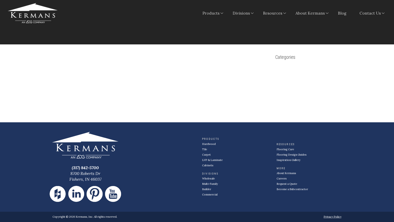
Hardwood (209, 144)
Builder (206, 189)
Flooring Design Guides (292, 154)
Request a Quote (287, 184)
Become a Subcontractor (292, 189)
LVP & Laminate (212, 160)
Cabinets (207, 165)
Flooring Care (285, 149)
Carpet (206, 154)
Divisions (241, 13)
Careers (282, 178)
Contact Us (370, 13)
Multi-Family (210, 184)
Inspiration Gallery (288, 160)
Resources (272, 13)
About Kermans (310, 13)
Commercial (210, 194)
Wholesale (208, 178)
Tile (204, 149)
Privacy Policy (332, 217)
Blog (342, 13)
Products (211, 13)
